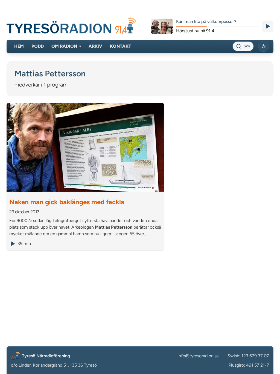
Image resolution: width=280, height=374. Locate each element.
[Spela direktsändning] (267, 26)
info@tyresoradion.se (198, 355)
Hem (19, 46)
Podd (37, 46)
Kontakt (120, 46)
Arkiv (95, 46)
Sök (247, 46)
